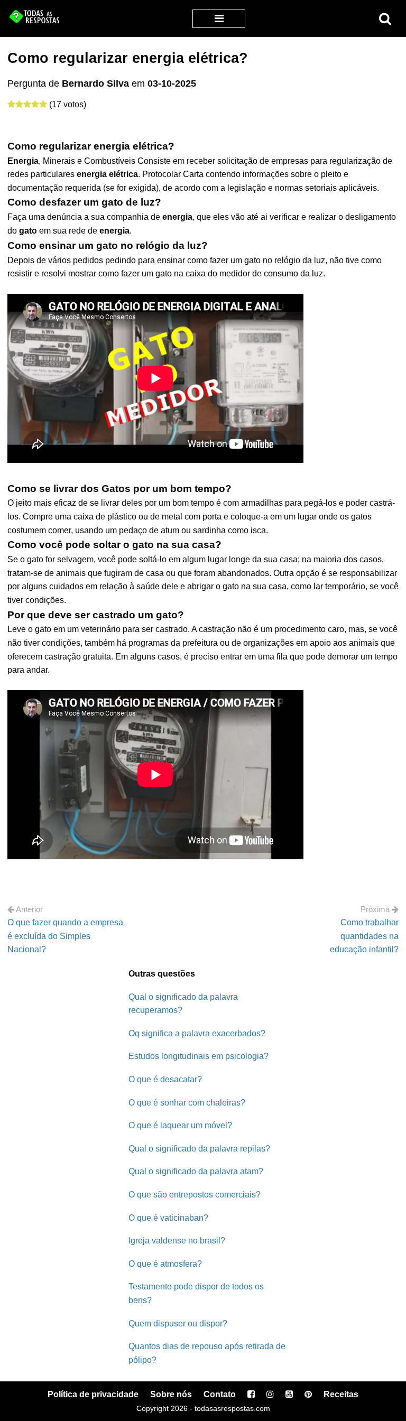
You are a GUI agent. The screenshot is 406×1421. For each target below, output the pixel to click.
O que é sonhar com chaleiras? (186, 1102)
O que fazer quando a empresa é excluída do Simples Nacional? (65, 936)
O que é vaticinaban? (168, 1217)
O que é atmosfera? (165, 1263)
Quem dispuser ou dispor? (177, 1323)
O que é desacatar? (165, 1079)
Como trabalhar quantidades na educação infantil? (364, 936)
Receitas (341, 1394)
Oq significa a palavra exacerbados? (196, 1033)
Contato (220, 1394)
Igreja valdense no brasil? (176, 1240)
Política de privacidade (93, 1394)
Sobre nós (171, 1394)
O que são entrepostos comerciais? (194, 1194)
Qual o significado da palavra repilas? (199, 1148)
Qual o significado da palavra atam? (195, 1171)
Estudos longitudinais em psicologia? (198, 1056)
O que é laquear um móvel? (180, 1125)
